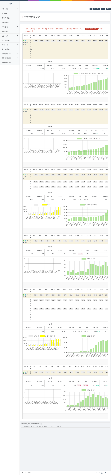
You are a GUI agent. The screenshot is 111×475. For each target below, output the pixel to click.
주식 (103, 8)
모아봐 (10, 4)
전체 (26, 28)
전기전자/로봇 (60, 28)
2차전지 (38, 28)
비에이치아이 (25, 176)
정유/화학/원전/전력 (91, 28)
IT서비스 (100, 28)
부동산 (108, 8)
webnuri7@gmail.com (101, 473)
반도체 (32, 28)
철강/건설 (68, 28)
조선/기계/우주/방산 (78, 28)
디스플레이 (51, 28)
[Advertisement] (65, 449)
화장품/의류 (28, 31)
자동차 (44, 28)
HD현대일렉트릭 (26, 42)
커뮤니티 (96, 8)
